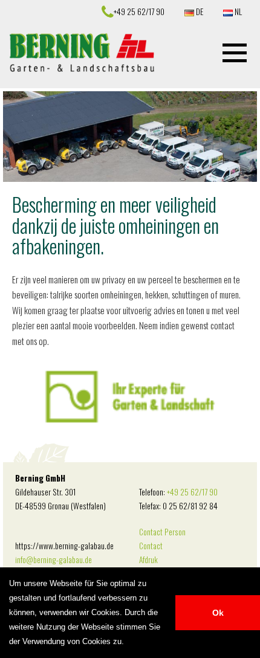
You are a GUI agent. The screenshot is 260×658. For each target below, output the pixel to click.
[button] (234, 52)
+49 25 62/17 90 (192, 492)
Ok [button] (218, 613)
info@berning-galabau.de (53, 559)
